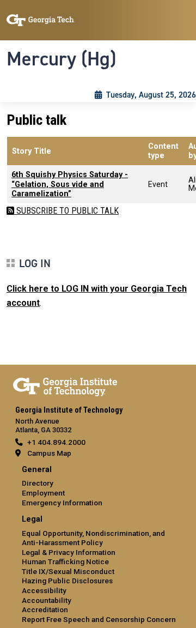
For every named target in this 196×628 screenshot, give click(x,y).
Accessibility (44, 590)
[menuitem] (98, 486)
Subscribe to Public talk (66, 211)
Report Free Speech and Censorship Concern (99, 619)
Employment (43, 492)
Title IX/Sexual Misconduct (68, 571)
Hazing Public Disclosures (67, 580)
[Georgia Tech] (65, 385)
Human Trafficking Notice (65, 561)
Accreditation (45, 609)
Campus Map (49, 453)
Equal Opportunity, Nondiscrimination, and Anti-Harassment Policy (93, 538)
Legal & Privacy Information (68, 552)
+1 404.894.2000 (56, 442)
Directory (37, 483)
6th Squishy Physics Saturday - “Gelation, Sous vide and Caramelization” (69, 184)
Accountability (46, 600)
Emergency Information (62, 502)
